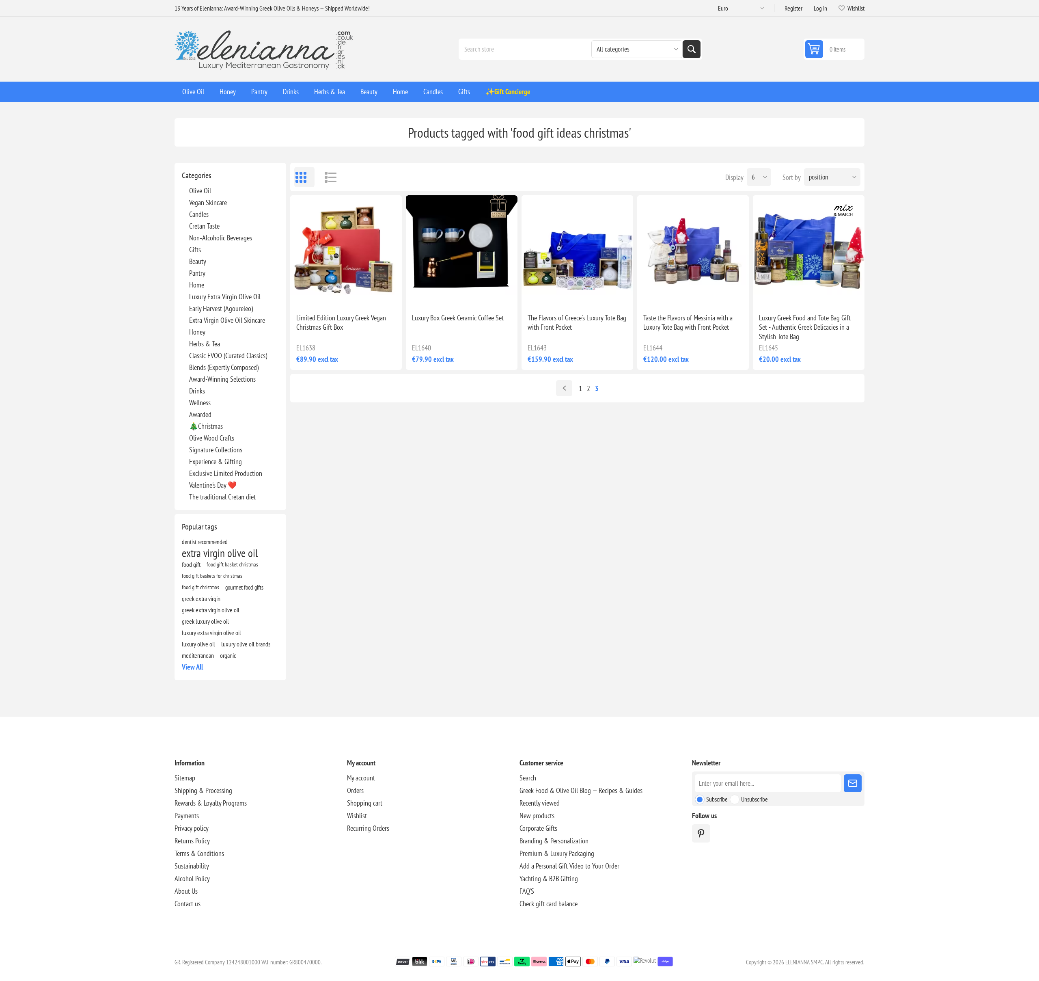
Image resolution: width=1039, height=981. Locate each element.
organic (228, 655)
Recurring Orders (368, 828)
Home (196, 285)
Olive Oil (200, 190)
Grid (304, 177)
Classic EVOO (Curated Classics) (228, 355)
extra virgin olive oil (220, 553)
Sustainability (192, 866)
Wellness (200, 402)
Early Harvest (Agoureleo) (221, 308)
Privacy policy (192, 828)
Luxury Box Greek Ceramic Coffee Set (458, 317)
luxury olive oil (198, 644)
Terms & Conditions (199, 853)
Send (853, 783)
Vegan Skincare (208, 202)
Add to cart (363, 294)
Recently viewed (540, 803)
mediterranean (198, 655)
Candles (199, 214)
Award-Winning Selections (222, 379)
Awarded (200, 414)
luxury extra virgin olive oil (211, 633)
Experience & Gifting (215, 461)
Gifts (195, 249)
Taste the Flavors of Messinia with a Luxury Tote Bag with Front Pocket (688, 322)
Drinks (197, 390)
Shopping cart (364, 803)
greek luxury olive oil (205, 621)
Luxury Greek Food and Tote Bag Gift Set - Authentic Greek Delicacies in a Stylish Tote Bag (805, 327)
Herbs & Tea (204, 343)
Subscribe (717, 799)
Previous (564, 388)
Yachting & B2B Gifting (549, 878)
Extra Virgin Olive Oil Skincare (227, 320)
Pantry (197, 273)
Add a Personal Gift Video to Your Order (569, 866)
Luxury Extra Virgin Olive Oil (225, 296)
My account (361, 777)
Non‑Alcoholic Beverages (220, 237)
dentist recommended (205, 542)
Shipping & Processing (203, 790)
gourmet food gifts (244, 587)
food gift (191, 564)
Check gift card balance (549, 903)
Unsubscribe (754, 799)
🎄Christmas (206, 426)
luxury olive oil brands (245, 644)
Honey (197, 332)
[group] (346, 251)
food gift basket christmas (232, 564)
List (327, 177)
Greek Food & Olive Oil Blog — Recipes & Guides (581, 790)
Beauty (197, 261)
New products (537, 815)
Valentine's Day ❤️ (213, 485)
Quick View (327, 294)
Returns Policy (192, 840)
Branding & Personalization (554, 840)
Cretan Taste (204, 226)
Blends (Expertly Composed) (224, 367)
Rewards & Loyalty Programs (211, 803)
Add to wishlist (310, 294)
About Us (186, 891)
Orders (355, 790)
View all (192, 667)
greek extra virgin (201, 598)
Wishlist (357, 815)
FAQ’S (527, 891)
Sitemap (185, 777)
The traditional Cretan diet (222, 496)
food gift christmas (200, 587)
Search (692, 49)
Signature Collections (215, 449)
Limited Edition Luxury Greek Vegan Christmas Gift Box (341, 322)
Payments (187, 815)
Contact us (187, 903)
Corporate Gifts (538, 828)
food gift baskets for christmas (212, 575)
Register (793, 8)
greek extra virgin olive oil (210, 610)
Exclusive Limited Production (225, 473)
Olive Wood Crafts (211, 438)
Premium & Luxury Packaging (557, 853)
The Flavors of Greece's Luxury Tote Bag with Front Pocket (577, 322)
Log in (820, 8)
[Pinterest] (701, 833)
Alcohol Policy (192, 878)
